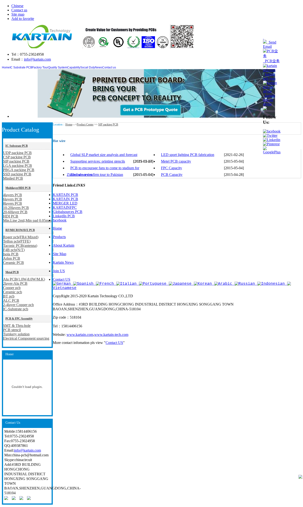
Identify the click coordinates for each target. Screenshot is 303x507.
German (64, 284)
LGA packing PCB (17, 166)
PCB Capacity (172, 175)
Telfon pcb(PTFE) (17, 241)
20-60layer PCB (15, 212)
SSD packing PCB (17, 174)
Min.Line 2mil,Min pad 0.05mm (27, 220)
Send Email (269, 44)
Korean (205, 284)
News (98, 67)
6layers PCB (12, 199)
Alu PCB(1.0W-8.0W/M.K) (24, 279)
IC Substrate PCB (21, 67)
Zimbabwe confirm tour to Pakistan (96, 175)
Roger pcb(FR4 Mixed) (20, 237)
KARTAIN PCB (65, 195)
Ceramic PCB (13, 263)
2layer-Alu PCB (15, 283)
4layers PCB (12, 195)
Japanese (182, 284)
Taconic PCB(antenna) (20, 246)
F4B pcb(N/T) (14, 250)
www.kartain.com (80, 335)
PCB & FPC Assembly (19, 318)
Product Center (85, 124)
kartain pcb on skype (269, 99)
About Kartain (63, 245)
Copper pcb (12, 288)
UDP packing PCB (17, 153)
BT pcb (8, 296)
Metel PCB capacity (176, 161)
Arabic (225, 284)
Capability (73, 67)
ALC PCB (11, 300)
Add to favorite (22, 19)
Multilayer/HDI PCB (18, 188)
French (107, 284)
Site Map (59, 254)
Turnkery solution (16, 334)
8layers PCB (12, 203)
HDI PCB (10, 216)
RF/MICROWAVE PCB (20, 230)
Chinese (17, 6)
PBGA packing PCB (18, 170)
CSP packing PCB (17, 157)
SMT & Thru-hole (17, 326)
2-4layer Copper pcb (18, 305)
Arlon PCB (11, 258)
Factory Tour (40, 67)
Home (6, 67)
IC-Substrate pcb (15, 309)
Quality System (57, 67)
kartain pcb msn (269, 76)
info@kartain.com (37, 59)
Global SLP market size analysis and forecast (103, 155)
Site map (17, 14)
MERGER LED (65, 203)
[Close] (263, 38)
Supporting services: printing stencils (97, 161)
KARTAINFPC (65, 207)
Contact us (19, 10)
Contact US (61, 279)
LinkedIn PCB (64, 216)
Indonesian (273, 284)
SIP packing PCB (16, 161)
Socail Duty (87, 67)
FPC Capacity (171, 168)
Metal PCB (12, 272)
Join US (59, 271)
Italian (128, 284)
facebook (60, 220)
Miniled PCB (13, 178)
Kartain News (63, 262)
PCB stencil (12, 330)
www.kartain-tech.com (111, 335)
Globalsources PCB (67, 212)
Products (59, 237)
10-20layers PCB (16, 208)
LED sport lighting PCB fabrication (187, 155)
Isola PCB (10, 254)
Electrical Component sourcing (26, 338)
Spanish (85, 284)
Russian (246, 284)
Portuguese (154, 284)
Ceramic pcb (12, 292)
